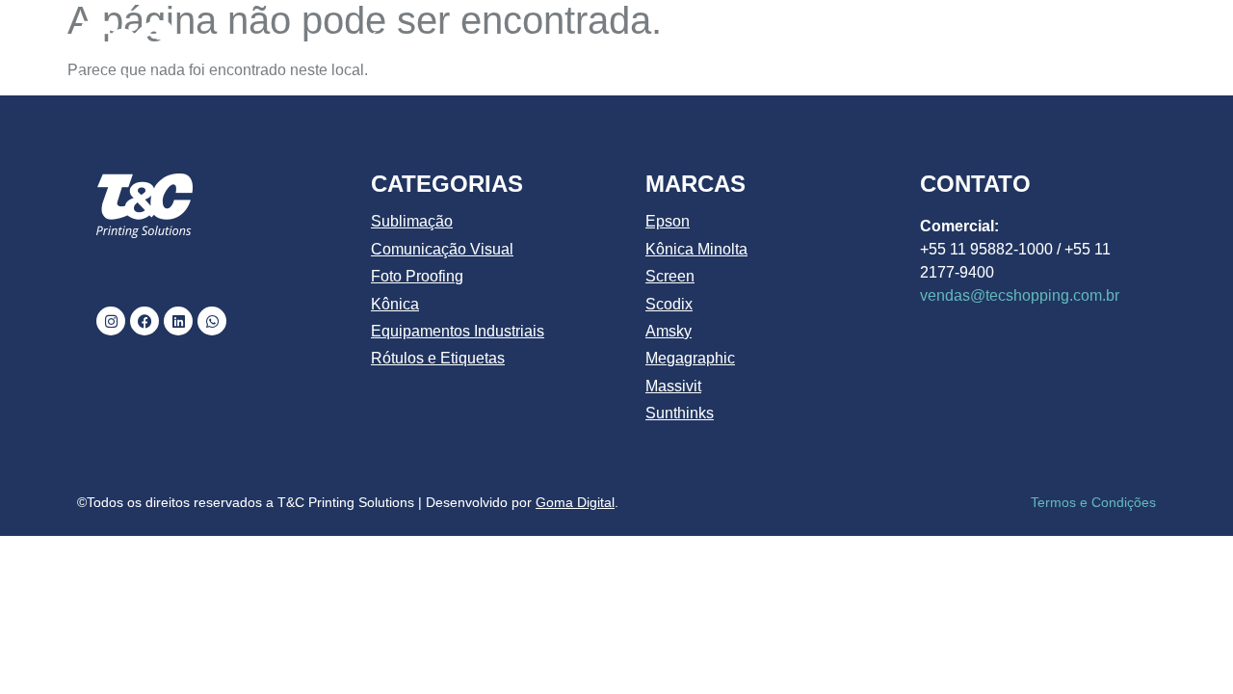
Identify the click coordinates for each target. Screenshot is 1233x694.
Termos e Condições (1093, 502)
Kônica (395, 304)
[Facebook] (144, 321)
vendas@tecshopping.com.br (1019, 295)
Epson (667, 221)
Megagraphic (690, 358)
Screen (670, 276)
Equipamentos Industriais (457, 331)
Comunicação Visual (442, 249)
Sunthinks (679, 413)
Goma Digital (575, 502)
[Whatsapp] (211, 321)
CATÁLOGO (629, 41)
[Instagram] (110, 321)
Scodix (669, 304)
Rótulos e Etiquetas (438, 358)
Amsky (668, 331)
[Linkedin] (178, 321)
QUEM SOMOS (494, 41)
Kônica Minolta (696, 249)
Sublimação (412, 221)
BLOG (1003, 41)
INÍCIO (379, 41)
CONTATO (1099, 41)
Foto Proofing (417, 276)
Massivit (673, 386)
